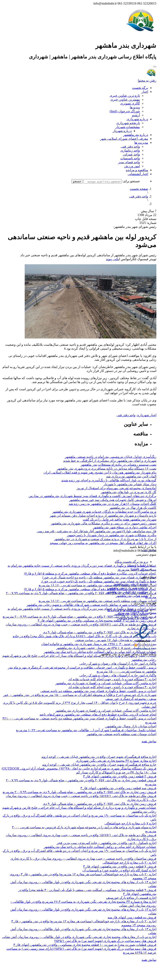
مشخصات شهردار (127, 127)
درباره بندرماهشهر (135, 134)
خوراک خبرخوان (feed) (125, 111)
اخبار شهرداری (146, 415)
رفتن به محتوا (147, 80)
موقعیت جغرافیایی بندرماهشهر (127, 592)
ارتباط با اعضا (138, 565)
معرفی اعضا (139, 569)
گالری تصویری (130, 103)
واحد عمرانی (131, 154)
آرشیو (136, 115)
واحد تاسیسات (130, 158)
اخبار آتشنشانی (138, 174)
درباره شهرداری (137, 119)
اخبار (145, 91)
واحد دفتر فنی (130, 146)
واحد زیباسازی (130, 150)
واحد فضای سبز (129, 162)
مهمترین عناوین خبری (125, 99)
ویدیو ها (135, 107)
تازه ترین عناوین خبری (125, 95)
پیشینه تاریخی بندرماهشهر (130, 584)
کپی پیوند (112, 259)
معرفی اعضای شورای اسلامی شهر (124, 138)
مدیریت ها (141, 142)
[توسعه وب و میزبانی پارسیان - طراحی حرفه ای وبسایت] (146, 659)
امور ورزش (132, 166)
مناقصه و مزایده (137, 170)
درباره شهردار (122, 131)
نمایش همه (149, 741)
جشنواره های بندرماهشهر (131, 614)
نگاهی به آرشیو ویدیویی (132, 618)
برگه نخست (140, 87)
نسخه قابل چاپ (145, 219)
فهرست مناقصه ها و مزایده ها (127, 610)
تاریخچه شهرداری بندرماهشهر (128, 588)
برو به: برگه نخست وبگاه (131, 561)
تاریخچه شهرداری (128, 123)
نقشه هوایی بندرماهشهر (132, 595)
